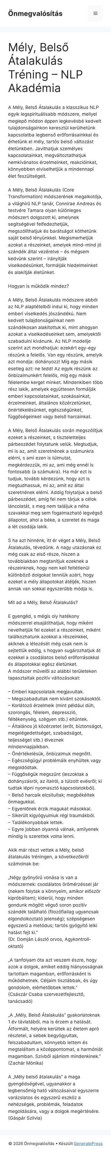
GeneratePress (88, 1143)
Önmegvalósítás (35, 13)
